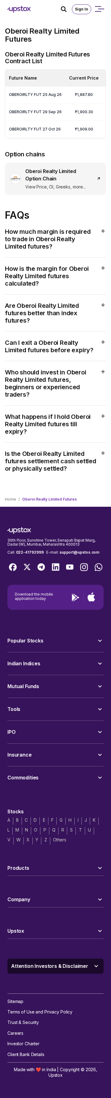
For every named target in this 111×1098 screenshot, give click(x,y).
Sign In (81, 9)
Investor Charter (23, 1043)
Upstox (55, 1075)
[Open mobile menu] (99, 9)
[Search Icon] (66, 9)
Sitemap (15, 1001)
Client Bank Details (25, 1054)
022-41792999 (30, 552)
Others (59, 839)
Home (10, 499)
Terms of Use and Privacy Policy (39, 1011)
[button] (55, 641)
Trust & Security (23, 1022)
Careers (15, 1033)
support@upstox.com (79, 552)
